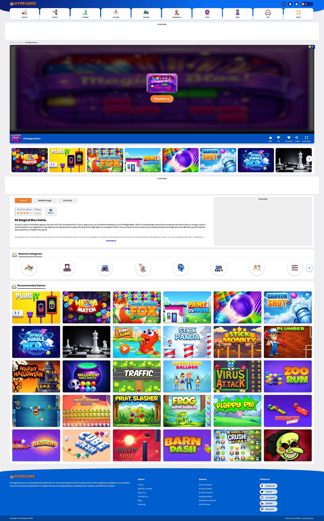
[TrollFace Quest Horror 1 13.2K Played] (288, 445)
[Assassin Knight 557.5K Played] (36, 411)
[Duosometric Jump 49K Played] (288, 411)
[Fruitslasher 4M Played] (137, 411)
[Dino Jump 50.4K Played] (137, 342)
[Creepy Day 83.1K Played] (137, 445)
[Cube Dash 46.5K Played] (86, 445)
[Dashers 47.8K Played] (36, 445)
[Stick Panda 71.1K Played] (187, 342)
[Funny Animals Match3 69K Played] (86, 411)
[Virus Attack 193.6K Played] (237, 376)
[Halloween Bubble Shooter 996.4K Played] (86, 376)
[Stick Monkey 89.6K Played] (237, 342)
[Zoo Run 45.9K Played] (288, 376)
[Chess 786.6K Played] (86, 342)
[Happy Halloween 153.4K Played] (36, 376)
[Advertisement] (162, 32)
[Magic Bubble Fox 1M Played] (137, 307)
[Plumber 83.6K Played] (288, 342)
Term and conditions (293, 518)
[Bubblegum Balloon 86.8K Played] (187, 376)
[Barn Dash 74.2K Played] (187, 445)
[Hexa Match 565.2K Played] (86, 307)
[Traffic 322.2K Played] (137, 376)
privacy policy (308, 518)
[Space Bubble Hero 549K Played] (36, 342)
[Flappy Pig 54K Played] (237, 411)
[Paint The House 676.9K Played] (187, 307)
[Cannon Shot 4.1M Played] (288, 307)
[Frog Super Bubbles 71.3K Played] (187, 411)
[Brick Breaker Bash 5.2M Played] (237, 307)
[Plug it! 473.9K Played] (36, 307)
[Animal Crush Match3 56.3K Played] (237, 445)
